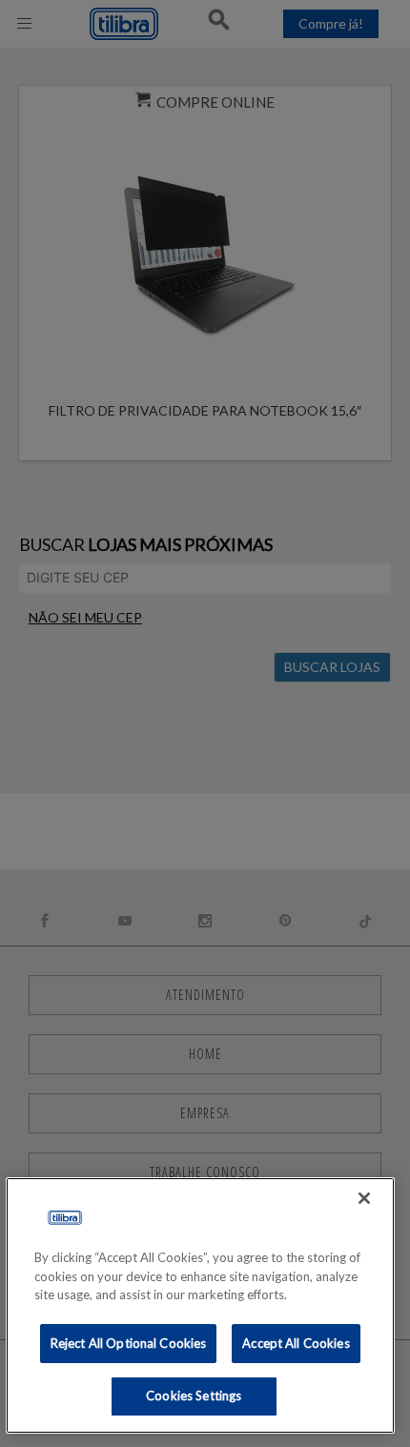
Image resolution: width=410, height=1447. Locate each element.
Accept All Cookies (295, 1343)
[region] (201, 1305)
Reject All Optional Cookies (129, 1343)
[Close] (364, 1198)
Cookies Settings (193, 1395)
